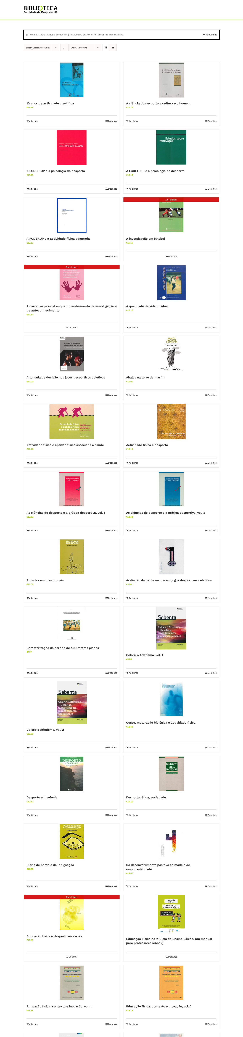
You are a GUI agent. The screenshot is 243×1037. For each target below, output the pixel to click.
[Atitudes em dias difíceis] (72, 557)
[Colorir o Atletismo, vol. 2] (72, 702)
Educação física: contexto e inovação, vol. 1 (59, 1006)
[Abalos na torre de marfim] (171, 354)
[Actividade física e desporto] (171, 421)
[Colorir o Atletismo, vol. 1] (171, 628)
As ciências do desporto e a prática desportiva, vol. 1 (66, 512)
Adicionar (33, 121)
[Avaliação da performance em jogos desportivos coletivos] (171, 557)
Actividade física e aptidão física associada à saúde (65, 445)
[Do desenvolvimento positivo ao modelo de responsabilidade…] (171, 841)
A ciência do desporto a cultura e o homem (158, 103)
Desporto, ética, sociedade (146, 797)
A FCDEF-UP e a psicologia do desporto (56, 171)
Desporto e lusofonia (42, 797)
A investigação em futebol (145, 238)
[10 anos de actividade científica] (72, 80)
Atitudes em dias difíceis (45, 580)
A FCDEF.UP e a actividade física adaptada (58, 238)
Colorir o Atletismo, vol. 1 (144, 655)
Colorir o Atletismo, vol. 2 (45, 729)
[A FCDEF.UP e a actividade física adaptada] (72, 215)
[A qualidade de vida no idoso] (171, 283)
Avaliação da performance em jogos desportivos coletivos (169, 580)
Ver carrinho (211, 34)
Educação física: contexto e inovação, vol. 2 (159, 1006)
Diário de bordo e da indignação (50, 865)
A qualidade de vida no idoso (147, 306)
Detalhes (112, 121)
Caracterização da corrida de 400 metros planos (63, 648)
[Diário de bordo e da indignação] (72, 841)
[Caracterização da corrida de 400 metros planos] (72, 624)
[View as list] (112, 47)
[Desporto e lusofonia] (72, 774)
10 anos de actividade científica (50, 103)
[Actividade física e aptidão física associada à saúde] (72, 421)
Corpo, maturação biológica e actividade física (161, 722)
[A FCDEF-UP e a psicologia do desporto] (72, 147)
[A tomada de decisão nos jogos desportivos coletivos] (72, 354)
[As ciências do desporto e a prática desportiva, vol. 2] (171, 489)
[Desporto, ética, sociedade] (171, 774)
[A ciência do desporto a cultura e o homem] (171, 80)
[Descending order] (63, 47)
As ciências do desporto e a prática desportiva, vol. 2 (165, 512)
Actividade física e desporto (147, 445)
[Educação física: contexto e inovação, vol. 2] (171, 983)
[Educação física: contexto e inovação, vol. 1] (72, 983)
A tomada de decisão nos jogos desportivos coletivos (66, 377)
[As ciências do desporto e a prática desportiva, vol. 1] (72, 489)
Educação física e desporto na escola (54, 936)
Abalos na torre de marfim (145, 377)
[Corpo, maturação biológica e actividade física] (171, 699)
